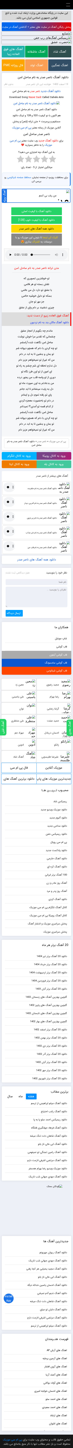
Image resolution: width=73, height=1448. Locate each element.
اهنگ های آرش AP (57, 1350)
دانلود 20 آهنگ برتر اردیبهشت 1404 (48, 973)
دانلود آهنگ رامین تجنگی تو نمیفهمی (47, 1152)
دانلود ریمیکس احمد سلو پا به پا (50, 1120)
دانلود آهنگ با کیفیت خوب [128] (36, 220)
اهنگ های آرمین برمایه (55, 1358)
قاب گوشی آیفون (58, 655)
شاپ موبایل (61, 639)
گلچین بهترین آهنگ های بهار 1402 (48, 1021)
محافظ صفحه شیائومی (19, 177)
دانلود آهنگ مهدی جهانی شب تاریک (48, 1177)
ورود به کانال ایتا (19, 464)
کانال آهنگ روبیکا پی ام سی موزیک (48, 916)
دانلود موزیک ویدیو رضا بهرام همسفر (48, 1169)
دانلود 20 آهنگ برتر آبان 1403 (51, 989)
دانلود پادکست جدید (56, 850)
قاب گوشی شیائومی (57, 671)
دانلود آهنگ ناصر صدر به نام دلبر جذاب (41, 532)
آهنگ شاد (59, 51)
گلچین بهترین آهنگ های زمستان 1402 (46, 997)
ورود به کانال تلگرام (19, 456)
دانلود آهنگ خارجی (57, 859)
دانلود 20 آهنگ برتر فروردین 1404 (49, 981)
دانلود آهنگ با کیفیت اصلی (36, 211)
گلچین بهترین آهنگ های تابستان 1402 (46, 1013)
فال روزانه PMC (13, 65)
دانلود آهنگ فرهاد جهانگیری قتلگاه (49, 1128)
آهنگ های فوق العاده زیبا (13, 51)
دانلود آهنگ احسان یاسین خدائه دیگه (47, 1285)
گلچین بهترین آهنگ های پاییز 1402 (48, 1005)
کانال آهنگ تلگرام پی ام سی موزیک (48, 907)
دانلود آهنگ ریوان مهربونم (53, 1253)
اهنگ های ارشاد (58, 1415)
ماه (21, 1096)
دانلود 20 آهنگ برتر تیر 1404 (52, 956)
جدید (44, 91)
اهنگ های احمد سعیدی (54, 1407)
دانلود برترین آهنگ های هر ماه (19, 780)
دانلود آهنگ (54, 91)
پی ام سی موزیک (21, 128)
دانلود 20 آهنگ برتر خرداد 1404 (50, 964)
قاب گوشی (61, 647)
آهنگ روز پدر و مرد (57, 891)
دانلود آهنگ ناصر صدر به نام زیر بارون (42, 518)
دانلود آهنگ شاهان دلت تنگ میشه (48, 1136)
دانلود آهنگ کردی (57, 899)
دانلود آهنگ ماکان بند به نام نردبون (49, 322)
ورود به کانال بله (53, 464)
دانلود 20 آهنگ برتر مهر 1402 (51, 1070)
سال (10, 1096)
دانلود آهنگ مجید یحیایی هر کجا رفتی (46, 1269)
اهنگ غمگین (60, 65)
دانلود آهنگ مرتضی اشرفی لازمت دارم (47, 1160)
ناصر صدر (41, 441)
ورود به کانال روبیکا (53, 456)
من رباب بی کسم (47, 196)
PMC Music (36, 5)
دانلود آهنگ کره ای (57, 867)
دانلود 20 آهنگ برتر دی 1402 (51, 1046)
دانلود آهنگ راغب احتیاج (54, 1111)
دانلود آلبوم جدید (58, 818)
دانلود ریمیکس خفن (56, 834)
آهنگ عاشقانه (36, 51)
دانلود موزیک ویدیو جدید (54, 810)
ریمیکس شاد (60, 801)
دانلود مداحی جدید (57, 826)
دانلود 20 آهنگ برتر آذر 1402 (52, 1054)
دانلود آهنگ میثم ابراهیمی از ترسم (49, 1103)
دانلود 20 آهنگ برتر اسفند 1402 (50, 1030)
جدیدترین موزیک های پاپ (53, 778)
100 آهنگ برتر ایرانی (56, 875)
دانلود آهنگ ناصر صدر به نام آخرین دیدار (40, 503)
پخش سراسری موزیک (55, 932)
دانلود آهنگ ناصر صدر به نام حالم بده (42, 488)
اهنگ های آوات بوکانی (55, 1383)
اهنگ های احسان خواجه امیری (50, 1391)
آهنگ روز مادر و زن (56, 883)
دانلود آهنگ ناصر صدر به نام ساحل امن (43, 77)
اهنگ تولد (36, 65)
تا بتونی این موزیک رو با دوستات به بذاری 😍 (36, 239)
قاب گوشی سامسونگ (56, 663)
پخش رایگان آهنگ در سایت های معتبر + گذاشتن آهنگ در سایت (36, 27)
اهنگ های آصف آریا (56, 1375)
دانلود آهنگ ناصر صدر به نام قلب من (42, 547)
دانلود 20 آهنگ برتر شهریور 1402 (49, 1078)
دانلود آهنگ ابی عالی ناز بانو (52, 1144)
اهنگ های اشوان (58, 1424)
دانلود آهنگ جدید (48, 141)
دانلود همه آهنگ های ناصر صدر (36, 229)
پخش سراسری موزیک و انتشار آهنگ (47, 924)
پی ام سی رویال (58, 842)
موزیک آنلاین (53, 767)
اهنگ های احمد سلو (56, 1399)
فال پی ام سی (19, 767)
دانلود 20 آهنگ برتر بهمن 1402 (50, 1038)
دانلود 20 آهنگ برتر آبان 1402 (51, 1062)
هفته (31, 1096)
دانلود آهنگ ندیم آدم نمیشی (52, 1293)
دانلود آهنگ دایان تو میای (53, 1310)
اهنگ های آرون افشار (55, 1367)
